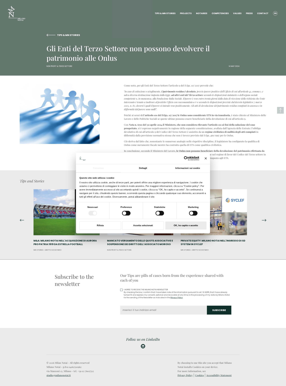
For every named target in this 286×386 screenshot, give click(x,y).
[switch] (126, 213)
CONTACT (262, 13)
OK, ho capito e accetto (186, 225)
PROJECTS (186, 13)
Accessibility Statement (219, 375)
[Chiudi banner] (206, 158)
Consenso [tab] (98, 168)
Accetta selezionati (143, 225)
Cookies (199, 375)
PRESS (249, 13)
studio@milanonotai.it (58, 375)
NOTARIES (201, 13)
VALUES (237, 13)
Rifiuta (100, 225)
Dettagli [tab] (143, 168)
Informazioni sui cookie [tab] (187, 168)
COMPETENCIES (220, 13)
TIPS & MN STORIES (165, 13)
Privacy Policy (177, 297)
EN (275, 13)
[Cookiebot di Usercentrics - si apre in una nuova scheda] (186, 158)
